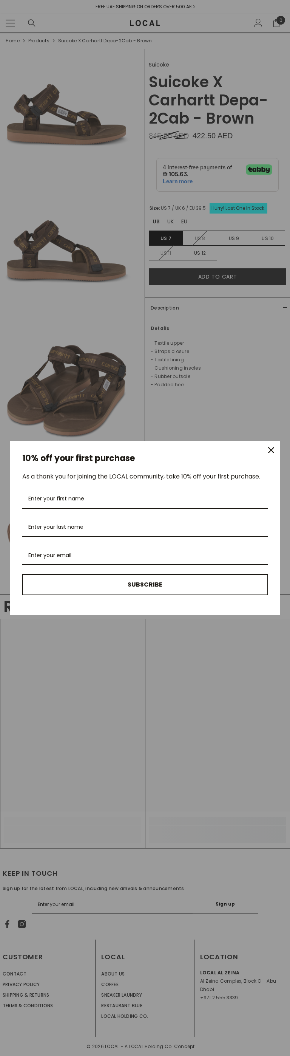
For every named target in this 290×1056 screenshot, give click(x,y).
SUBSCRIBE (145, 584)
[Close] (271, 450)
